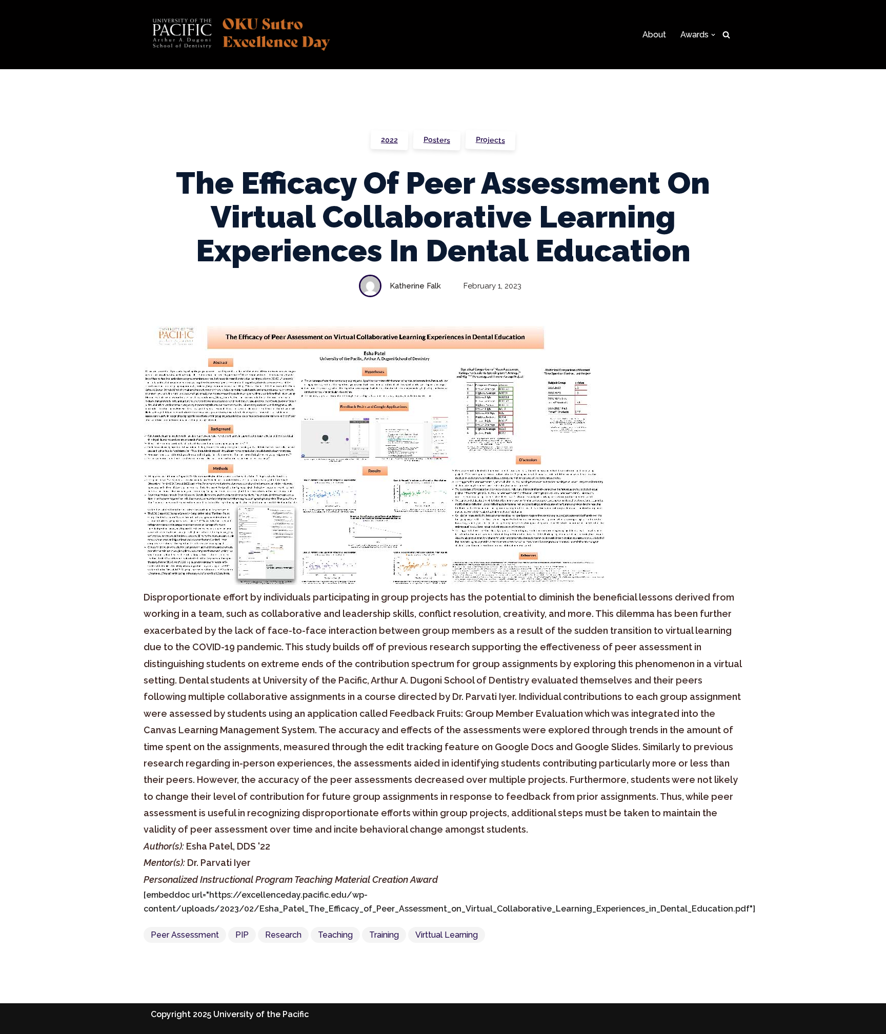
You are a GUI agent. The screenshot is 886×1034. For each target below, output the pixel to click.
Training (384, 935)
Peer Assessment (185, 935)
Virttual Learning (446, 935)
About (654, 34)
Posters (437, 139)
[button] (713, 35)
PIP (242, 935)
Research (283, 935)
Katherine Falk (415, 286)
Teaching (335, 935)
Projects (491, 139)
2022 (389, 139)
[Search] (726, 34)
